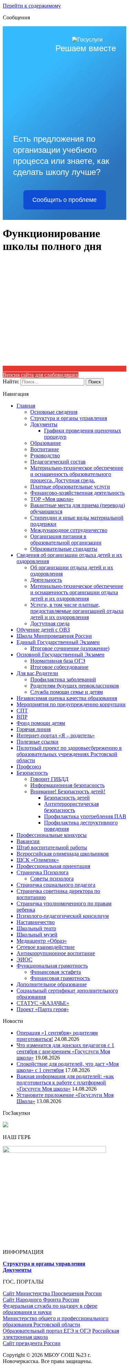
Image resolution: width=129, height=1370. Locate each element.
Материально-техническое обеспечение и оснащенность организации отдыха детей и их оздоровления (76, 592)
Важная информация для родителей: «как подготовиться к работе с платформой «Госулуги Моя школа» (65, 1082)
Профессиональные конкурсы (52, 835)
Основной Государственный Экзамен (61, 655)
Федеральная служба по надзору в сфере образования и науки (50, 1309)
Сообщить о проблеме (64, 199)
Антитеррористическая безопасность (71, 807)
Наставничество (36, 922)
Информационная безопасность (67, 785)
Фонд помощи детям (41, 723)
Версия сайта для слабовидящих (40, 375)
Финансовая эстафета (55, 972)
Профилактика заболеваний (63, 679)
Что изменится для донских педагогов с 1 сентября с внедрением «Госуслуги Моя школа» (65, 1051)
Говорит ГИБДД (49, 779)
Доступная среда (49, 623)
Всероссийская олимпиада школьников (63, 854)
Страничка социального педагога (56, 885)
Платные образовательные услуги (70, 487)
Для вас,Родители (37, 673)
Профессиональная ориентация (53, 866)
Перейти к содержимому (32, 6)
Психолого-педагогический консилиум (63, 916)
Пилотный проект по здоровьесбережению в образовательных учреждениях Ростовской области (69, 754)
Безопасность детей (67, 798)
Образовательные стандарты (63, 549)
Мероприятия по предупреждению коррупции (71, 704)
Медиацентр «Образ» (42, 941)
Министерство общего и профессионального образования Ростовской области (55, 1321)
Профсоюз (29, 767)
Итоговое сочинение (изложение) (69, 648)
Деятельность (46, 580)
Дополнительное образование (52, 984)
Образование (45, 443)
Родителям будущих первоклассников (74, 686)
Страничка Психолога (42, 872)
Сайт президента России (32, 1343)
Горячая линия (34, 729)
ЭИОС (24, 959)
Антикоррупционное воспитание (56, 953)
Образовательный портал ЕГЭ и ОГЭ (47, 1331)
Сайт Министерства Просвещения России (52, 1293)
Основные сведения (53, 412)
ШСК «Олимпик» (38, 860)
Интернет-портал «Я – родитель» (56, 735)
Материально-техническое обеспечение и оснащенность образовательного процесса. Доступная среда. (76, 474)
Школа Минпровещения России (54, 636)
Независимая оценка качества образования (67, 698)
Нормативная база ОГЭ (57, 661)
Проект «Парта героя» (43, 1009)
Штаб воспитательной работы (52, 847)
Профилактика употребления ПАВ (85, 816)
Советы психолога (52, 879)
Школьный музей (37, 935)
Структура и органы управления (68, 418)
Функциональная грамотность (52, 966)
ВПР (22, 717)
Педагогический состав (58, 462)
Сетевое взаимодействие (46, 947)
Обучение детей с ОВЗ (43, 630)
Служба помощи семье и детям (66, 692)
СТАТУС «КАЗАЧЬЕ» (43, 1003)
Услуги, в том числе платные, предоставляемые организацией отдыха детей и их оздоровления (76, 611)
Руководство (45, 455)
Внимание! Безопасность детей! (67, 791)
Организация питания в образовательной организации (65, 539)
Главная (26, 406)
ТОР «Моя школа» (52, 499)
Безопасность (32, 773)
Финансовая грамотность (60, 978)
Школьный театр (36, 928)
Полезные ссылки (37, 742)
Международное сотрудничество (68, 530)
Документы (43, 424)
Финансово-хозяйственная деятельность (77, 493)
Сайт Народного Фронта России (41, 1300)
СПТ (22, 711)
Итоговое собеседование (59, 667)
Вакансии (28, 841)
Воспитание (44, 449)
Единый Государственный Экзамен (58, 642)
